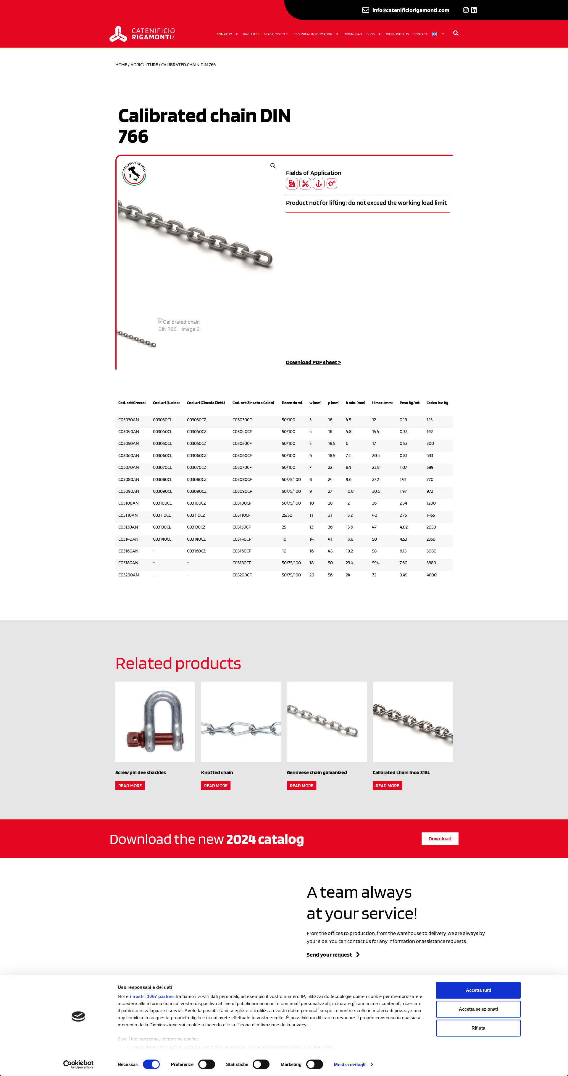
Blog (371, 34)
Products (251, 34)
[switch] (206, 1064)
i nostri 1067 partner (152, 996)
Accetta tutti (478, 990)
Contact (420, 34)
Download (353, 34)
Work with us (397, 34)
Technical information (313, 34)
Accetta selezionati (478, 1009)
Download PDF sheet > (313, 362)
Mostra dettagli (350, 1064)
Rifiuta (478, 1027)
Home (121, 64)
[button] (273, 166)
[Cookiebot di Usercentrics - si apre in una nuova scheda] (78, 1064)
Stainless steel (276, 34)
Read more (130, 785)
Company (224, 34)
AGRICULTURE (144, 64)
